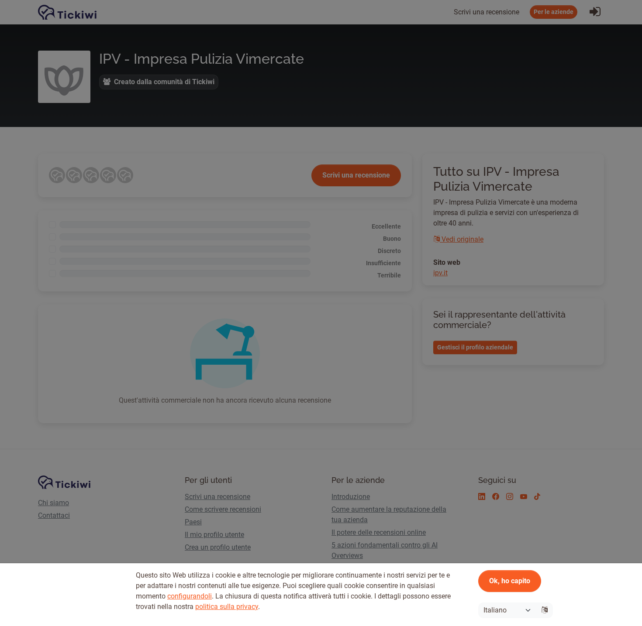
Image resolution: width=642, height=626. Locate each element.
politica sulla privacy (226, 606)
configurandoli (189, 596)
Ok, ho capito (509, 581)
